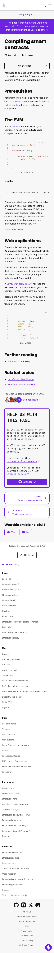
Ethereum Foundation (11, 820)
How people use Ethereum (14, 632)
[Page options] (18, 55)
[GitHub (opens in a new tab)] (16, 904)
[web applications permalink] (3, 240)
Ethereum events (10, 799)
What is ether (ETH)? (11, 589)
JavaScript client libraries (21, 379)
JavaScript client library (19, 283)
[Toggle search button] (44, 5)
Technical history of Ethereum (15, 868)
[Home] (3, 5)
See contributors (32, 399)
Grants (5, 750)
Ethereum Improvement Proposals (17, 879)
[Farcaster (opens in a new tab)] (23, 904)
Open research (9, 874)
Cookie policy (27, 940)
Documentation (9, 734)
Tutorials (6, 729)
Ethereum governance (12, 884)
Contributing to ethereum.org (15, 804)
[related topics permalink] (3, 372)
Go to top (29, 555)
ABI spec (14, 361)
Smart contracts (9, 605)
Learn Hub (7, 579)
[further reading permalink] (3, 354)
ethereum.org (10, 564)
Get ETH (6, 664)
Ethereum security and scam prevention (20, 622)
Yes (13, 532)
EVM (15, 126)
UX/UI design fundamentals (14, 761)
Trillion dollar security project (15, 895)
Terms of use (27, 935)
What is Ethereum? (10, 584)
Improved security (10, 863)
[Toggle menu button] (50, 5)
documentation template (23, 461)
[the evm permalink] (3, 120)
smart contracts (21, 101)
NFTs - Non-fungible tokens (15, 680)
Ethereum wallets (10, 595)
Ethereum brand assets (27, 916)
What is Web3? (9, 600)
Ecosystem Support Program (16, 831)
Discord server (18, 474)
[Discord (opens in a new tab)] (37, 904)
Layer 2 (5, 707)
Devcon (7, 836)
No (27, 532)
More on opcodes (13, 229)
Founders (6, 772)
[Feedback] (48, 947)
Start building (8, 740)
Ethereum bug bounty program (16, 815)
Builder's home (9, 724)
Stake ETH (7, 702)
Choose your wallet (11, 659)
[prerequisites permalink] (3, 91)
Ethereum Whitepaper (12, 852)
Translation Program (11, 809)
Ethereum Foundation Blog (15, 825)
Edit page (27, 55)
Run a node (7, 616)
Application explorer (11, 670)
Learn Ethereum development (15, 745)
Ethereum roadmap (11, 858)
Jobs (27, 926)
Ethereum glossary (10, 638)
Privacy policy (27, 931)
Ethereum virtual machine (21, 384)
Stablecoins (7, 675)
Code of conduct (27, 921)
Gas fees (6, 611)
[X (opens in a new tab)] (30, 904)
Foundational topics (11, 756)
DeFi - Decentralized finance (15, 686)
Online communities (11, 793)
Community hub (9, 788)
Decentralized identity (12, 697)
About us (27, 912)
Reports (5, 890)
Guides (5, 654)
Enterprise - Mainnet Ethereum (17, 766)
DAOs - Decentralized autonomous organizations (24, 691)
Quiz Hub (6, 627)
